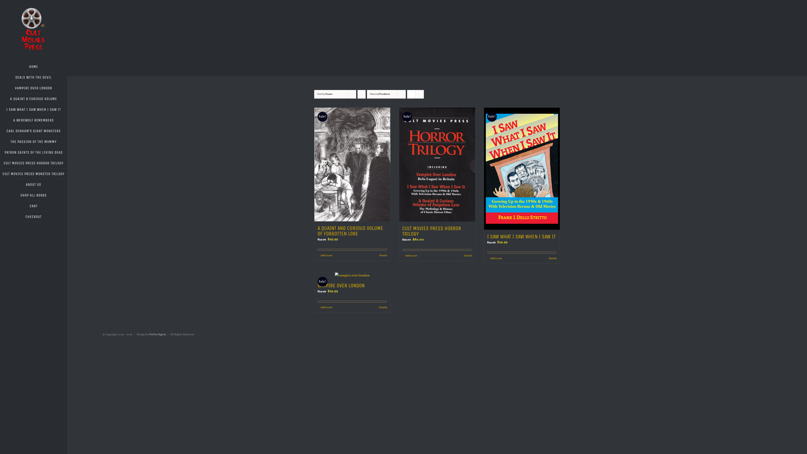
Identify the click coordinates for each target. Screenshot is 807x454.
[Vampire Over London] (352, 276)
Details (383, 255)
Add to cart (326, 255)
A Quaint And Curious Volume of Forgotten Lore (350, 231)
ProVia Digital (157, 335)
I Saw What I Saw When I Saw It (521, 236)
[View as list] (419, 94)
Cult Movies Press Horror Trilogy (431, 231)
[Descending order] (361, 94)
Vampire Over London (341, 285)
